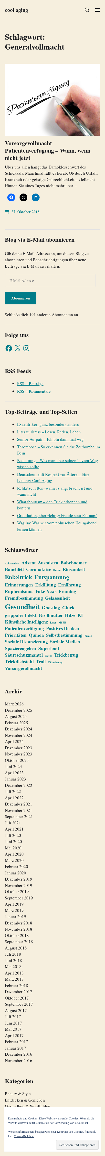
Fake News (45, 591)
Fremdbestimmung (24, 598)
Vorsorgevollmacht (23, 668)
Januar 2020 (15, 873)
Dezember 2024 (18, 729)
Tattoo (48, 656)
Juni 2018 (13, 960)
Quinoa (36, 635)
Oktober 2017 (17, 998)
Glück (68, 607)
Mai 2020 (13, 848)
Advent (28, 562)
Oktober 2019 (17, 891)
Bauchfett (14, 569)
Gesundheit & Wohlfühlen (27, 1106)
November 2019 (18, 885)
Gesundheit (22, 606)
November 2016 (18, 1060)
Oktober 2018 (17, 935)
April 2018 (14, 973)
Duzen (57, 570)
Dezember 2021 (18, 804)
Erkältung (45, 584)
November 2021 (18, 810)
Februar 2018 (16, 985)
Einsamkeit (74, 569)
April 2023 (14, 773)
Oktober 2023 (17, 760)
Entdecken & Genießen (25, 1100)
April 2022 (14, 798)
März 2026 (14, 704)
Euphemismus (19, 591)
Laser (53, 622)
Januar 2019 (15, 916)
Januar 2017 (15, 1048)
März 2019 (14, 910)
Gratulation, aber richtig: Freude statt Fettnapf (57, 515)
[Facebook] (9, 348)
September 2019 (19, 898)
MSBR (62, 622)
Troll (41, 661)
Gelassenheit (57, 598)
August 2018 (16, 948)
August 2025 (16, 716)
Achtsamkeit (12, 563)
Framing (67, 591)
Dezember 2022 (18, 785)
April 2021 (14, 829)
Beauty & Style (18, 1093)
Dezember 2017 (18, 991)
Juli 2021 (13, 823)
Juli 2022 (13, 791)
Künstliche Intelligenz (26, 621)
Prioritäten (16, 635)
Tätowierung (55, 662)
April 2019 (14, 904)
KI (80, 615)
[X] (17, 348)
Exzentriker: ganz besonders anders (48, 424)
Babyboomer (73, 562)
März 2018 (14, 979)
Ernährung (69, 584)
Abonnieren (20, 298)
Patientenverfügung (24, 628)
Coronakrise (38, 569)
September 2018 (19, 941)
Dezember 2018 (18, 923)
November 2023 (18, 754)
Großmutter (51, 615)
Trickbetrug (66, 654)
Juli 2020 (13, 835)
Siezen (88, 636)
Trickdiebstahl (19, 661)
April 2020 (14, 854)
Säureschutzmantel (24, 654)
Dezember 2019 (18, 879)
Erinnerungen (19, 584)
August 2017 (16, 1010)
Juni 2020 (13, 841)
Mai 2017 (13, 1029)
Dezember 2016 (18, 1054)
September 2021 (19, 816)
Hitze (70, 615)
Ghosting (51, 607)
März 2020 (14, 860)
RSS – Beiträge (30, 383)
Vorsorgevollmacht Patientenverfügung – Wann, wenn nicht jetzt (47, 150)
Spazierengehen (20, 648)
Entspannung (51, 576)
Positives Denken (62, 628)
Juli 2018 (13, 954)
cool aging (16, 10)
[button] (87, 10)
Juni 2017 (13, 1023)
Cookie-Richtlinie (24, 1136)
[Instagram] (26, 348)
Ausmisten (48, 562)
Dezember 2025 (18, 710)
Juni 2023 (13, 766)
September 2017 (19, 1004)
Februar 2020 (16, 866)
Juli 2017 (13, 1016)
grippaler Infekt (20, 615)
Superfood (48, 648)
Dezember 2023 (18, 748)
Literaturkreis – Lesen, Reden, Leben (49, 432)
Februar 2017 (16, 1041)
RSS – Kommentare (34, 391)
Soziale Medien (65, 641)
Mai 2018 (13, 966)
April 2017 (14, 1035)
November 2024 (18, 735)
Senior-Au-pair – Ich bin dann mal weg (50, 439)
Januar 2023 (15, 779)
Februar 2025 (16, 723)
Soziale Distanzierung (26, 641)
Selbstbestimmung (64, 635)
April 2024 (14, 741)
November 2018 (18, 929)
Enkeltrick (18, 576)
